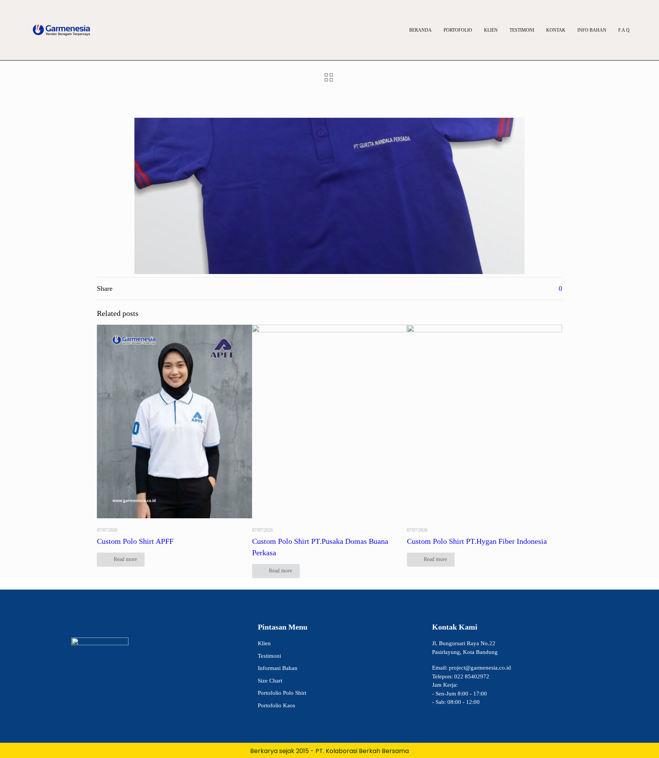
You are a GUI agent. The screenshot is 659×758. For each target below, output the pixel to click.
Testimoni (522, 30)
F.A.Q (624, 30)
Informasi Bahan (277, 668)
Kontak (556, 30)
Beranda (420, 30)
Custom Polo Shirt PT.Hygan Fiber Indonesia (477, 541)
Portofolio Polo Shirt (282, 693)
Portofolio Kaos (276, 705)
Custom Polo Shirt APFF (135, 541)
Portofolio (458, 30)
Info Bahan (591, 30)
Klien (491, 30)
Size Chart (270, 681)
